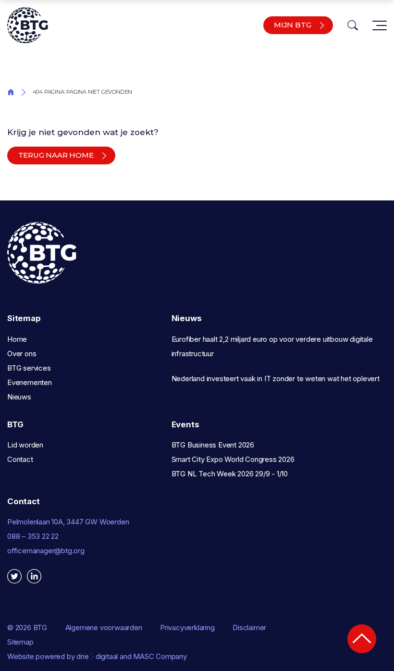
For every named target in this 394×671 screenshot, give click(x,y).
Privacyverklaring (187, 627)
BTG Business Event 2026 (213, 444)
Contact (20, 459)
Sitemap (20, 641)
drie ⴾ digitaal (97, 656)
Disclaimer (249, 627)
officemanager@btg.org (46, 550)
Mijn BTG (292, 24)
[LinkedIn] (34, 576)
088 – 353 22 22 (33, 536)
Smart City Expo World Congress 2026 (233, 459)
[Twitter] (14, 576)
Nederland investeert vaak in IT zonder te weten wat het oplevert (276, 378)
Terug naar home (56, 155)
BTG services (29, 368)
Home (10, 91)
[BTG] (27, 25)
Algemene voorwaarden (103, 627)
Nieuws (19, 396)
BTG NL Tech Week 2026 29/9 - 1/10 (230, 473)
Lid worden (25, 444)
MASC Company (160, 656)
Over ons (21, 353)
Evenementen (29, 382)
